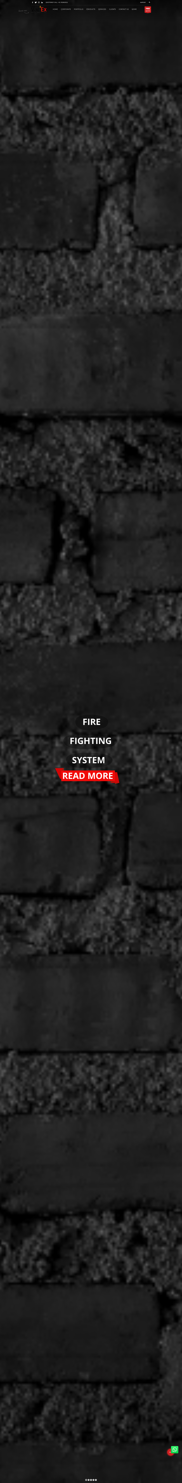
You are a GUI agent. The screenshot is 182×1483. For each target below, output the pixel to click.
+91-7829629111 (63, 2)
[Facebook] (32, 2)
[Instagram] (38, 2)
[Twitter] (35, 2)
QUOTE (148, 9)
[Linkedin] (42, 2)
